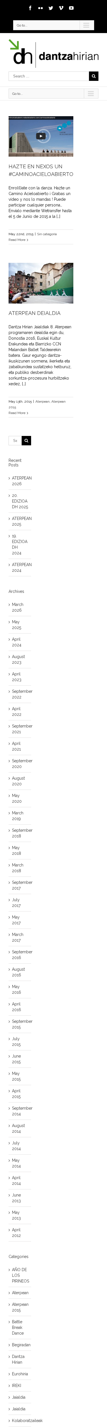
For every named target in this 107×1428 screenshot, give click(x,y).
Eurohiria (20, 1374)
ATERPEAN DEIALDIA (34, 313)
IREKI (16, 1385)
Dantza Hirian (18, 1359)
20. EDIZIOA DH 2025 (20, 501)
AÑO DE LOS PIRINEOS (20, 1275)
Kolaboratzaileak (20, 1420)
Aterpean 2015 (20, 1307)
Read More (17, 240)
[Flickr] (40, 8)
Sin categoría (47, 234)
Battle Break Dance (18, 1327)
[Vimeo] (61, 8)
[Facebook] (30, 8)
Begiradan (20, 1345)
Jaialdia (18, 1397)
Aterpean (42, 401)
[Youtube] (71, 8)
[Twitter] (51, 8)
